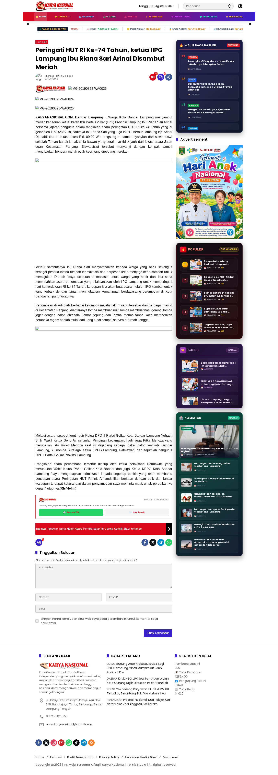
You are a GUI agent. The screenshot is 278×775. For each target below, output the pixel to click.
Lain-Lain (41, 42)
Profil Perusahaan (80, 757)
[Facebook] (144, 542)
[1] (160, 77)
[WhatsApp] (168, 542)
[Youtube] (61, 742)
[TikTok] (76, 742)
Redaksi (55, 757)
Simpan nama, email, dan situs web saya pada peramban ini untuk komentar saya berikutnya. (99, 621)
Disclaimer (170, 757)
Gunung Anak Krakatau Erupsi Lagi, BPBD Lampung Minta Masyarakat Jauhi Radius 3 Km (135, 668)
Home (39, 757)
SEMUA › (232, 350)
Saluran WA (71, 512)
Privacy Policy (109, 757)
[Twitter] (152, 542)
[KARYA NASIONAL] (54, 6)
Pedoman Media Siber (141, 757)
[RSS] (91, 742)
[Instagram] (53, 742)
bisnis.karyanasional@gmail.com (69, 724)
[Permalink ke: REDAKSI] (40, 77)
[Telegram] (160, 542)
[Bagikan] (168, 77)
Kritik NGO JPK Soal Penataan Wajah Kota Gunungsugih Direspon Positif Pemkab (138, 681)
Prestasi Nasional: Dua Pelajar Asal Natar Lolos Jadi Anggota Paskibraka (139, 702)
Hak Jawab (136, 512)
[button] (229, 6)
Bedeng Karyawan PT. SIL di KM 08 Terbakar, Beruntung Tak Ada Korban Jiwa (138, 691)
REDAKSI (49, 76)
